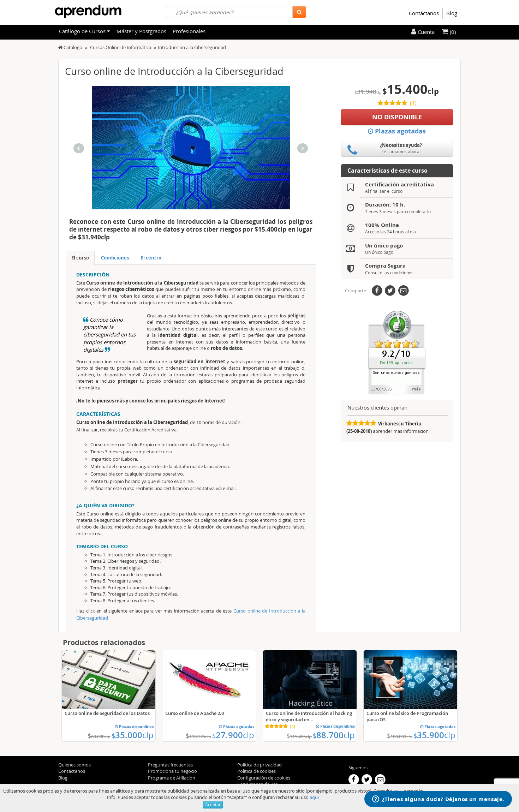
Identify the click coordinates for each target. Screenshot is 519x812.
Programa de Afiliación (171, 778)
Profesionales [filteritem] (189, 31)
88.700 (334, 735)
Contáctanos (424, 13)
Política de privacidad (259, 765)
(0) (452, 31)
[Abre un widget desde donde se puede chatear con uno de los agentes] (438, 799)
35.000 (133, 735)
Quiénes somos (74, 765)
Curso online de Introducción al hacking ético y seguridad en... (309, 716)
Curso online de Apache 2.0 (194, 713)
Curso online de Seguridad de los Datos (107, 713)
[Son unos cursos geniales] (396, 352)
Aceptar (213, 804)
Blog (451, 13)
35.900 (434, 735)
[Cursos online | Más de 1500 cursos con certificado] (88, 11)
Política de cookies (256, 771)
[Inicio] (60, 47)
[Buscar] (299, 12)
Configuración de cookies (263, 778)
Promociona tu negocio (172, 771)
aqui (314, 797)
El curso (80, 258)
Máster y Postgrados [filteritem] (141, 31)
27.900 (233, 735)
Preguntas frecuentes (170, 765)
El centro (151, 258)
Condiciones (115, 258)
